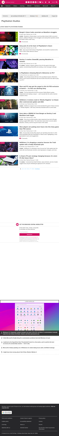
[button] (54, 2)
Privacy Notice (34, 238)
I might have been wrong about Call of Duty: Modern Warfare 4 (20, 352)
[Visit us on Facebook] (26, 2)
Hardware (37, 6)
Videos (15, 6)
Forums (40, 424)
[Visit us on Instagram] (33, 2)
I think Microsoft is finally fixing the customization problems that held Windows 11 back (26, 338)
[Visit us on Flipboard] (35, 2)
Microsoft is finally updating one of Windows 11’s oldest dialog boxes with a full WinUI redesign (29, 347)
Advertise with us (6, 427)
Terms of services (33, 236)
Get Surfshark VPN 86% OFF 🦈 (18, 16)
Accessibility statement (25, 421)
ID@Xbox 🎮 (45, 16)
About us (22, 424)
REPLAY (29, 6)
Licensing (4, 424)
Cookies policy (5, 421)
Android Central (24, 427)
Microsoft (45, 6)
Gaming (22, 6)
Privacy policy (42, 418)
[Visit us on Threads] (38, 2)
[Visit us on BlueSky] (40, 2)
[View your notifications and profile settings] (49, 2)
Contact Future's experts (26, 418)
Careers (41, 421)
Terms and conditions (7, 418)
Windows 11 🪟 (34, 16)
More (52, 6)
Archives (37, 169)
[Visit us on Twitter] (29, 2)
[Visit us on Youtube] (31, 2)
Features (8, 6)
